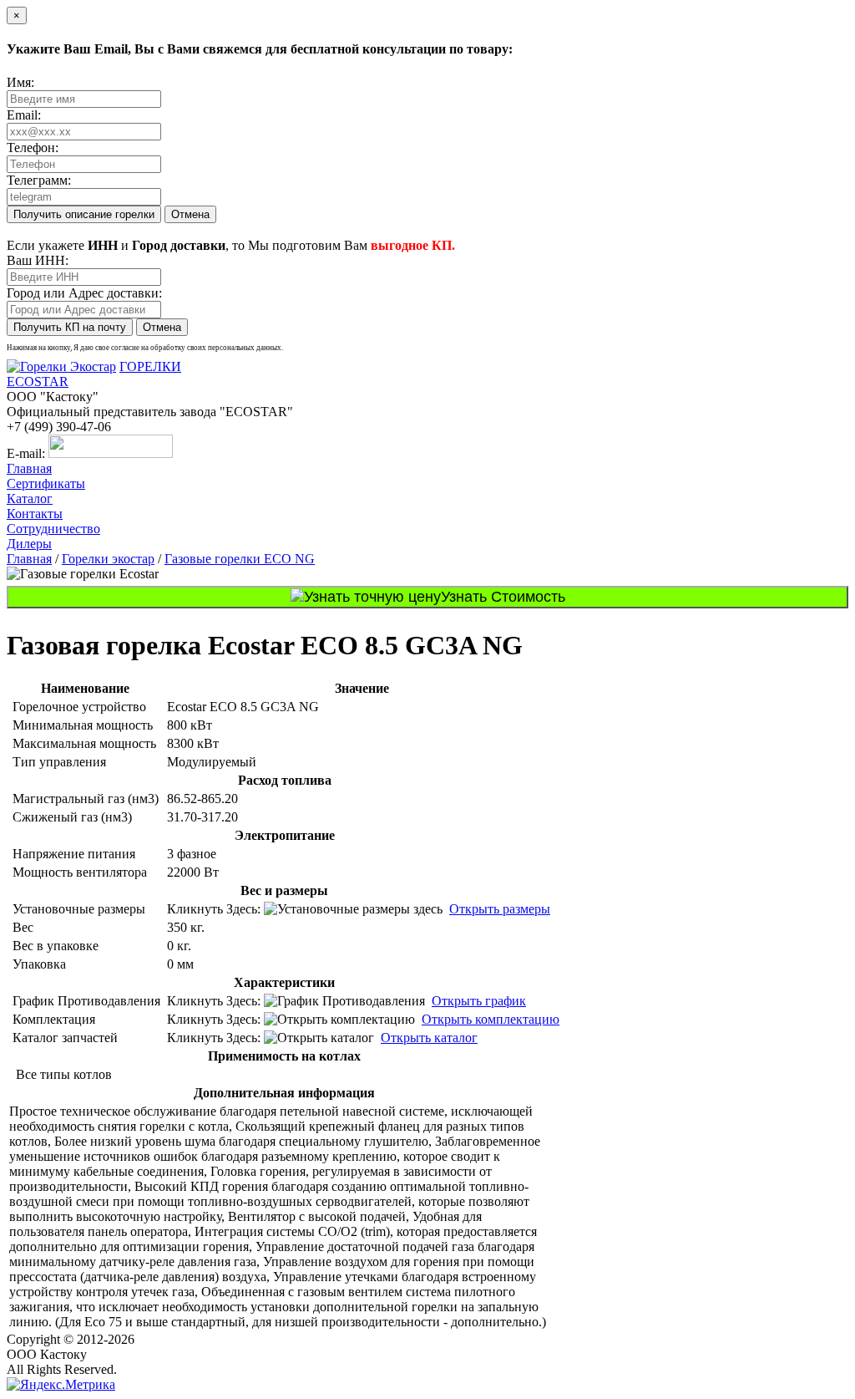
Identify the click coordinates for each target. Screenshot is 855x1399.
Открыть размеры (499, 909)
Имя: (20, 82)
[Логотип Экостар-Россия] (61, 366)
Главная (29, 468)
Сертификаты (46, 483)
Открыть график (479, 1001)
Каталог (30, 498)
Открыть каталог (429, 1037)
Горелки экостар (108, 559)
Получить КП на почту (69, 327)
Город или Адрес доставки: (84, 293)
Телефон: (32, 147)
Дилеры (29, 544)
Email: (24, 115)
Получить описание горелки (83, 214)
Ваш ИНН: (37, 260)
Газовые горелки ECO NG (239, 559)
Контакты (35, 513)
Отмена (190, 214)
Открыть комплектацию (490, 1019)
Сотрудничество (53, 528)
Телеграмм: (39, 180)
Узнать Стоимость (503, 596)
